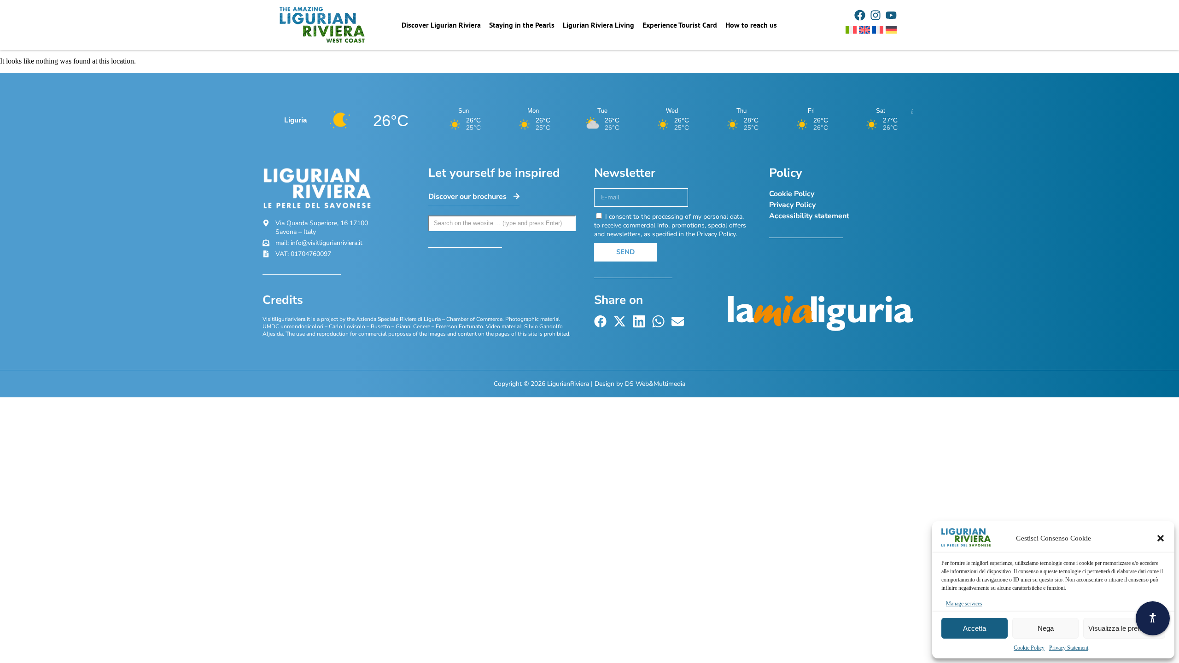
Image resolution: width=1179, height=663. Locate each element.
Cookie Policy (1029, 648)
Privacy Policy (792, 205)
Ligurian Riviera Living (598, 24)
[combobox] (502, 223)
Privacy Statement (1068, 648)
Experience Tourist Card (679, 24)
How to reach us (751, 24)
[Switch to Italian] (851, 30)
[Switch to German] (891, 30)
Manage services (964, 603)
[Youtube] (891, 15)
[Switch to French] (877, 30)
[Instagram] (875, 15)
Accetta (974, 628)
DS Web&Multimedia (655, 383)
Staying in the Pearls (521, 24)
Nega (1046, 628)
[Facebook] (859, 15)
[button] (1160, 538)
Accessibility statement (809, 216)
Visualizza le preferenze (1124, 628)
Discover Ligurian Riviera (441, 24)
